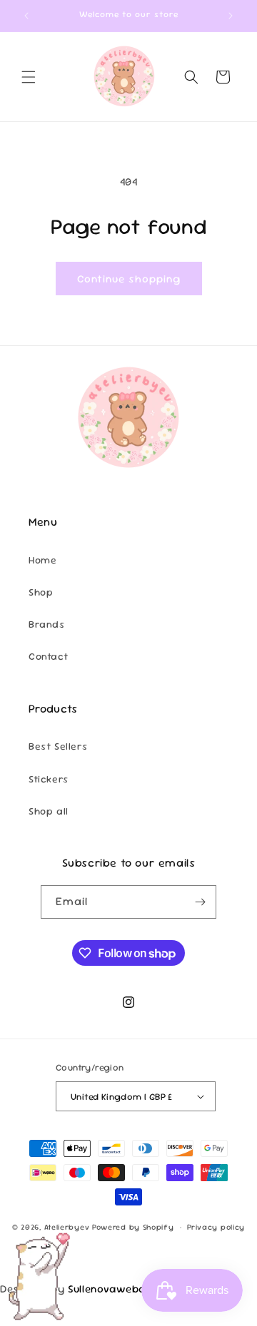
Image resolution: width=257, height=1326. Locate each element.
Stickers (49, 778)
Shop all (49, 811)
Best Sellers (58, 746)
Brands (47, 624)
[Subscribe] (200, 902)
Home (42, 560)
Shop (41, 592)
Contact (48, 656)
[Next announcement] (230, 15)
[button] (28, 77)
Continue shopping (129, 278)
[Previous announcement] (26, 15)
